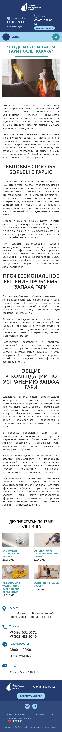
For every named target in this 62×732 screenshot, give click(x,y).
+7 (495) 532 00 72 (43, 21)
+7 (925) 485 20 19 (23, 636)
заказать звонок (44, 28)
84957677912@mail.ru (24, 672)
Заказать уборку (31, 695)
